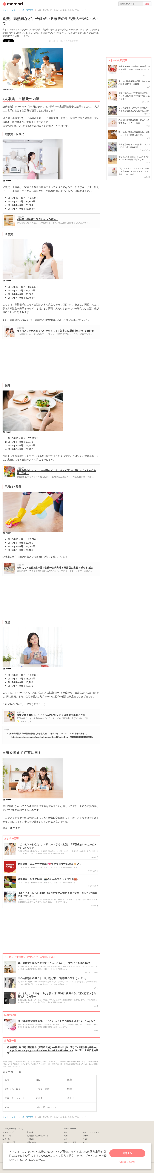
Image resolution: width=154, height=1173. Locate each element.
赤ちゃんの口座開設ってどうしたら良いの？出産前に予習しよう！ (134, 158)
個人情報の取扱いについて (37, 1135)
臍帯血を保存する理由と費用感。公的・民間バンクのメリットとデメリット (134, 69)
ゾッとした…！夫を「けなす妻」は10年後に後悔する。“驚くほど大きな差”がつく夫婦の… (57, 995)
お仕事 (85, 1135)
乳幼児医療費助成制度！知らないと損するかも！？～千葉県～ (134, 121)
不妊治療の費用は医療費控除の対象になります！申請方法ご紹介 (134, 134)
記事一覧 (6, 1139)
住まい (85, 1139)
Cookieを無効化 (127, 1161)
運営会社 (30, 1132)
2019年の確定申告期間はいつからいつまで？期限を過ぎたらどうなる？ (56, 1021)
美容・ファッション (91, 1132)
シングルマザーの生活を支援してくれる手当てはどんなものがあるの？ (134, 109)
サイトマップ (8, 1135)
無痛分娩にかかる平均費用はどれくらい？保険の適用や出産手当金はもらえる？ (134, 95)
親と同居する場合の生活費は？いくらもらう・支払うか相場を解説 (54, 963)
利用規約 (30, 1139)
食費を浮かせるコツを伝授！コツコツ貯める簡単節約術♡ (134, 146)
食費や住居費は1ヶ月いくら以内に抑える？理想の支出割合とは (51, 715)
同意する (127, 1153)
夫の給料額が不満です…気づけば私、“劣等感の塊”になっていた (53, 978)
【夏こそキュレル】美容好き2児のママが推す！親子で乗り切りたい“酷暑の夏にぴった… (57, 894)
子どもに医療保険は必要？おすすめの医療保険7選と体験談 (134, 83)
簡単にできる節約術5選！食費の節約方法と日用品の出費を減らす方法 (55, 567)
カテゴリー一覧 (9, 1142)
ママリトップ (8, 1132)
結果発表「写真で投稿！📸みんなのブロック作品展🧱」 (48, 879)
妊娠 (66, 1135)
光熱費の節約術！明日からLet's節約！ (37, 219)
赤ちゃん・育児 (70, 1142)
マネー (85, 1142)
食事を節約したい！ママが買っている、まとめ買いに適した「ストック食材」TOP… (56, 472)
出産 (66, 1139)
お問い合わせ (32, 1142)
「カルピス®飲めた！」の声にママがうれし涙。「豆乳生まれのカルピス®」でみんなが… (57, 846)
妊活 (66, 1132)
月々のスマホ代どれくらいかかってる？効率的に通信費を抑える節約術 (55, 330)
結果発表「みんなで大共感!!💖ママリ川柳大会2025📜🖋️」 (50, 864)
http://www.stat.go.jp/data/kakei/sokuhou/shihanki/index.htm (39, 737)
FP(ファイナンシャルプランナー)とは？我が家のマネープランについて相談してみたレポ (134, 171)
